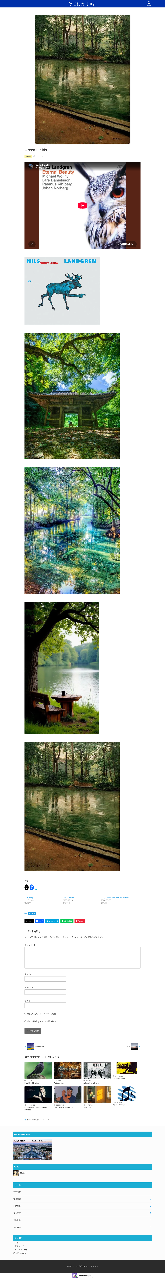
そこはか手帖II (82, 3)
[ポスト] (29, 921)
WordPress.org (19, 1253)
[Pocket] (80, 921)
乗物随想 (17, 1192)
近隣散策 (17, 1206)
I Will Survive (68, 898)
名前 (27, 974)
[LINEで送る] (66, 921)
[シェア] (39, 921)
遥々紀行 (17, 1213)
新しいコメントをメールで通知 (41, 1014)
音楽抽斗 (28, 156)
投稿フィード (18, 1246)
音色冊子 (17, 1227)
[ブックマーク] (52, 921)
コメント (30, 945)
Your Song (28, 898)
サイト (27, 1001)
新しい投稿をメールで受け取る (41, 1021)
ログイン (16, 1243)
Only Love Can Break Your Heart (115, 898)
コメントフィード (20, 1250)
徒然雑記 (17, 1199)
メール (29, 987)
